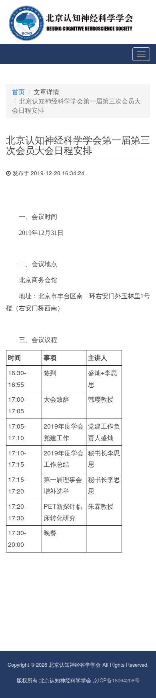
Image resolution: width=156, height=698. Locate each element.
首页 (18, 91)
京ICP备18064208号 (116, 680)
